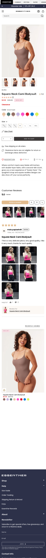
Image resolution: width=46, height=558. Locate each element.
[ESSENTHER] (7, 2)
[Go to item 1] (8, 212)
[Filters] (37, 202)
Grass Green (28, 399)
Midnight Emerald (11, 399)
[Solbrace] (17, 2)
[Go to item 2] (19, 212)
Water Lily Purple (7, 399)
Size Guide (6, 491)
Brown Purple (4, 399)
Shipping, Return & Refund (12, 499)
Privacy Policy (38, 547)
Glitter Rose (18, 399)
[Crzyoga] (26, 2)
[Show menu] (2, 11)
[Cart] (43, 11)
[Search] (42, 16)
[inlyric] (35, 2)
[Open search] (31, 202)
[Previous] (2, 6)
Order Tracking (7, 495)
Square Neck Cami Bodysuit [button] (20, 311)
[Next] (44, 6)
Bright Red (21, 399)
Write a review (15, 202)
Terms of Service (9, 549)
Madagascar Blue (25, 399)
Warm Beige (14, 399)
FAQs (4, 504)
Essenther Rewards (9, 509)
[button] (7, 97)
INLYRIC (4, 90)
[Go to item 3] (31, 212)
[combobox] (21, 16)
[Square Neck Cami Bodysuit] (23, 361)
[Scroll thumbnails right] (41, 212)
